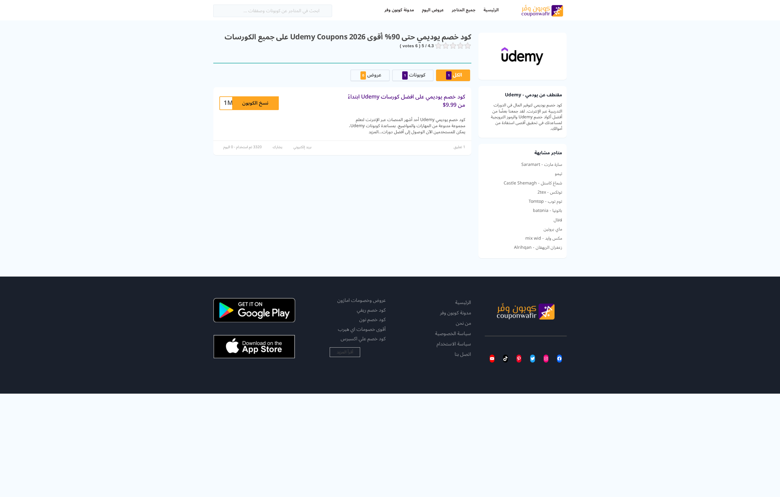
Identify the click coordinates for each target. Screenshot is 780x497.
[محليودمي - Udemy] (522, 56)
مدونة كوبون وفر (399, 9)
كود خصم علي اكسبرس (363, 339)
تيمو (558, 174)
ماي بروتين (553, 229)
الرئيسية (491, 9)
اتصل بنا (463, 354)
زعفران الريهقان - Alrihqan (538, 248)
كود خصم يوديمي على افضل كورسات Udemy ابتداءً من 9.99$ (406, 101)
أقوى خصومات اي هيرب (362, 329)
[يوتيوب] (492, 359)
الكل (455, 75)
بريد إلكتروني (302, 147)
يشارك (277, 147)
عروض (371, 75)
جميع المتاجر (464, 9)
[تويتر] (532, 359)
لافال (558, 220)
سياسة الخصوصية (453, 334)
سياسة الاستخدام (454, 344)
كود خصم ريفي (371, 310)
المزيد (373, 131)
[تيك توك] (505, 359)
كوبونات (414, 75)
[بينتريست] (518, 359)
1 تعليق (459, 147)
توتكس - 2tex (549, 192)
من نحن (463, 323)
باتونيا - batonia (547, 211)
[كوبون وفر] (542, 9)
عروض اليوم (433, 9)
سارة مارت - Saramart (541, 165)
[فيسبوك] (559, 359)
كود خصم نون (372, 319)
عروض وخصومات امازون (361, 300)
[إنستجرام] (546, 359)
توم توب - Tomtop (545, 201)
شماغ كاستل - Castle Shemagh (533, 183)
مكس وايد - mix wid (543, 238)
